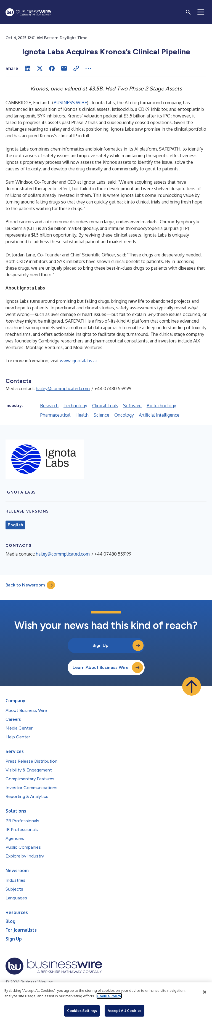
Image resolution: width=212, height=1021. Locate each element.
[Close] (204, 992)
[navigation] (200, 12)
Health (82, 415)
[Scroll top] (191, 686)
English (15, 524)
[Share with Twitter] (39, 68)
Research (49, 405)
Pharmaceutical (55, 415)
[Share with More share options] (88, 68)
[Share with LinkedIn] (27, 68)
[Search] (188, 12)
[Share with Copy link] (76, 68)
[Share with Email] (64, 68)
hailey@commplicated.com (63, 388)
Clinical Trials (105, 405)
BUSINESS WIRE (70, 102)
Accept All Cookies (124, 1010)
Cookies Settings (82, 1010)
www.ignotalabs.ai (78, 360)
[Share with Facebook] (51, 68)
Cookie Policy (109, 996)
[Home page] (28, 12)
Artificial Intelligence (159, 415)
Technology (75, 405)
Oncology (124, 415)
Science (101, 415)
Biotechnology (161, 405)
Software (132, 405)
